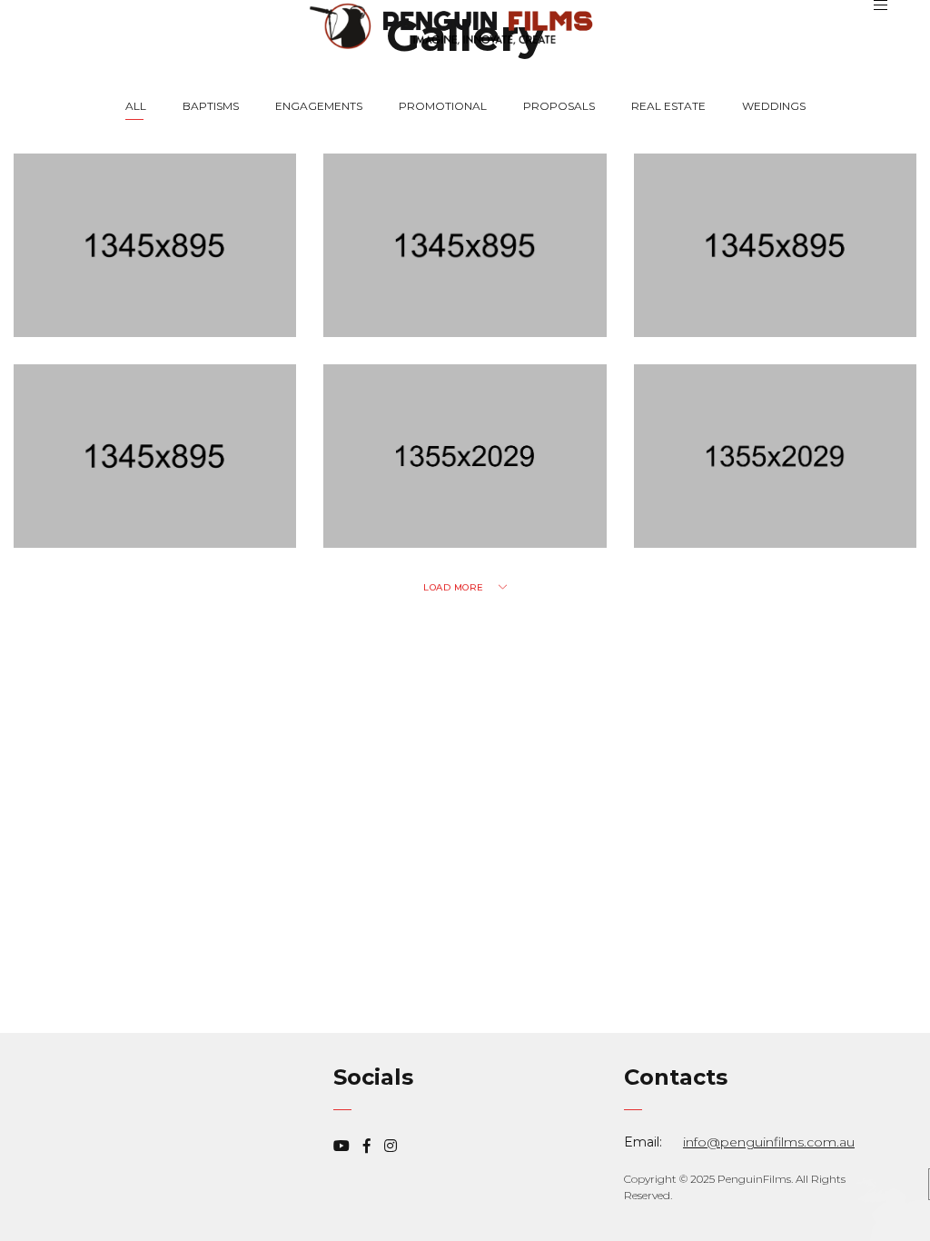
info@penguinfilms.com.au (769, 1142)
